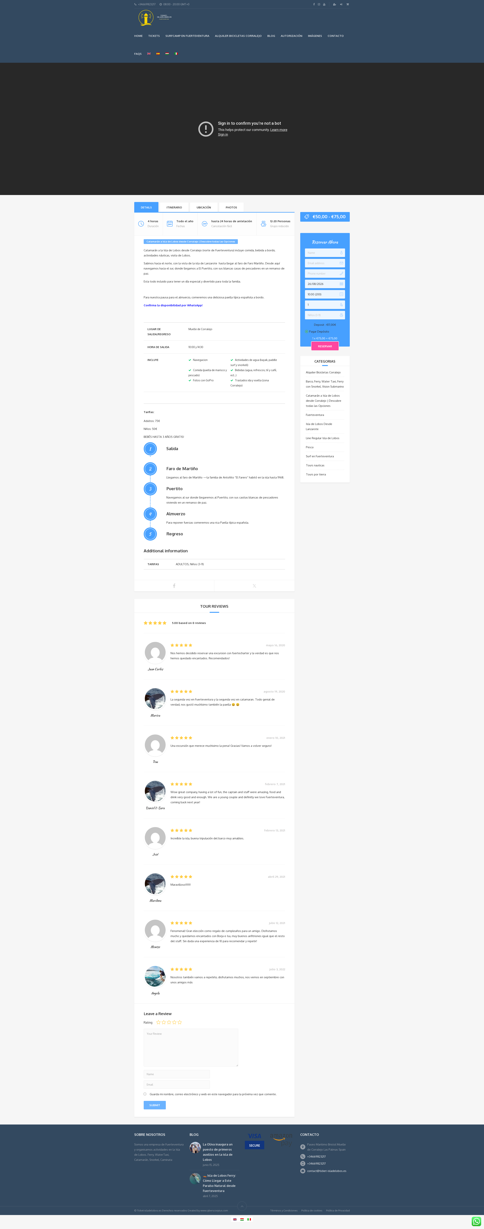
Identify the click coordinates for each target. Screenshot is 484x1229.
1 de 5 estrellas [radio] (158, 1022)
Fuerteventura (315, 415)
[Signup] (335, 4)
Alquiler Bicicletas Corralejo (238, 36)
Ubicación (204, 207)
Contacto (336, 36)
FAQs (138, 54)
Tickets (154, 36)
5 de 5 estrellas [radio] (179, 1022)
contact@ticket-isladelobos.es (326, 1171)
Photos (231, 207)
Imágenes (315, 36)
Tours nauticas (315, 465)
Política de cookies (311, 1210)
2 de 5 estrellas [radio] (163, 1022)
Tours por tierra (316, 474)
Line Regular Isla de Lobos (322, 438)
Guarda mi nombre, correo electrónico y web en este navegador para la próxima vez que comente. (213, 1094)
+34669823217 (316, 1156)
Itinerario (174, 207)
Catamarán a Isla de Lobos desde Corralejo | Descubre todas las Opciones (191, 241)
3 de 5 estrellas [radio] (169, 1022)
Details (146, 207)
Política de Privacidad (338, 1210)
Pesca (309, 447)
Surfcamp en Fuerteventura (187, 36)
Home (138, 36)
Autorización (291, 36)
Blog (271, 36)
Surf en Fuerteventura (320, 456)
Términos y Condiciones (284, 1210)
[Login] (341, 4)
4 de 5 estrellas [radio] (174, 1022)
